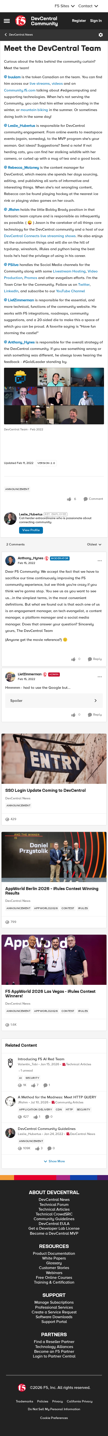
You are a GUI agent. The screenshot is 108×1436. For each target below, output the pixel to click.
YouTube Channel (70, 291)
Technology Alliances (54, 1347)
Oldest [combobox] (94, 545)
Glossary (54, 1263)
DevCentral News (21, 35)
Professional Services (54, 1307)
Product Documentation (54, 1253)
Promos (30, 277)
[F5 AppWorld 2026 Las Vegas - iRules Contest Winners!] (54, 960)
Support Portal (54, 1321)
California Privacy (79, 1401)
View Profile (31, 530)
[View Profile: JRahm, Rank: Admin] (10, 1101)
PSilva (13, 264)
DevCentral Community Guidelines (47, 1129)
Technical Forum (54, 1204)
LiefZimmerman (21, 300)
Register (79, 20)
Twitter (84, 284)
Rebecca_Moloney (23, 167)
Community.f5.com (19, 90)
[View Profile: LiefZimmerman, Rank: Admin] (10, 677)
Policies (42, 1401)
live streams (40, 83)
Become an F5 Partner (54, 1351)
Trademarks (24, 1401)
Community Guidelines (54, 1219)
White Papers (54, 1258)
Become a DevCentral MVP (54, 1233)
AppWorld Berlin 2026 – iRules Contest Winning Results (51, 891)
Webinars (54, 1273)
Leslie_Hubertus (21, 125)
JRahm (13, 209)
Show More (57, 1161)
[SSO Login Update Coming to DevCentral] (54, 759)
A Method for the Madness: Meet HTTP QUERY (57, 1097)
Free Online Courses (54, 1277)
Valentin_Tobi (28, 1064)
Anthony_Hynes (21, 342)
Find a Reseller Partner (54, 1341)
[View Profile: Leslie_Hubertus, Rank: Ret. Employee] (10, 518)
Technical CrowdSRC (54, 1214)
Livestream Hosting (69, 271)
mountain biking (34, 110)
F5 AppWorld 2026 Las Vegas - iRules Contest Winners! (50, 994)
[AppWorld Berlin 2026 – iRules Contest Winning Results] (54, 857)
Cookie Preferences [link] (54, 1418)
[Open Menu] (100, 34)
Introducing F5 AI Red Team (41, 1059)
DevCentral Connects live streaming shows (40, 236)
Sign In (96, 20)
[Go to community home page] (36, 21)
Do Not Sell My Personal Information (54, 1409)
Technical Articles (54, 1209)
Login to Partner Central (54, 1356)
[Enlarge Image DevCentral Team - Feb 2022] (54, 396)
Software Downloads (54, 1317)
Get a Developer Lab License (54, 1228)
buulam (14, 77)
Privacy (57, 1401)
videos (57, 83)
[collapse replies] (54, 554)
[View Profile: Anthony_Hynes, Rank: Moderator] (10, 561)
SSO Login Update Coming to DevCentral (45, 791)
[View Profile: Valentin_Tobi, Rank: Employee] (10, 1063)
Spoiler (16, 700)
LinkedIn (11, 291)
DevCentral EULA (54, 1223)
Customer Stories (54, 1268)
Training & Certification (54, 1282)
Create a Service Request (54, 1312)
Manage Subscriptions (54, 1302)
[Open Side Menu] (6, 21)
